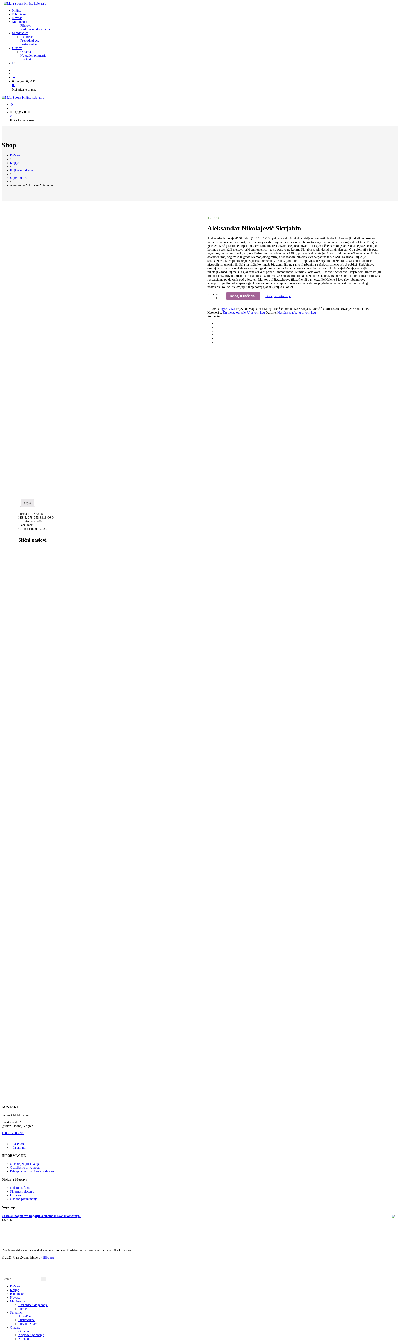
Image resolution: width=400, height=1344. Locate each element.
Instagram (18, 1147)
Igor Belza (228, 309)
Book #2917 (33, 662)
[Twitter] (217, 327)
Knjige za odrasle (234, 312)
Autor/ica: (213, 309)
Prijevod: (242, 309)
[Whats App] (217, 338)
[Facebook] (217, 323)
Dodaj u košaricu (243, 296)
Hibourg (48, 1257)
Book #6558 (33, 800)
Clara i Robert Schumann (35, 629)
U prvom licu (256, 312)
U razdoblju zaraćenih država (39, 746)
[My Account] (13, 74)
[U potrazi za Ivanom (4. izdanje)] (185, 852)
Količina (213, 294)
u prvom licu (307, 312)
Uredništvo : (292, 309)
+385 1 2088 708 (13, 1133)
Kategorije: (214, 312)
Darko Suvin (26, 759)
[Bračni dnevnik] (184, 581)
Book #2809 (33, 1049)
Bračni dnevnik (29, 616)
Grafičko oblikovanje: (337, 309)
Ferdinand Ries (28, 1016)
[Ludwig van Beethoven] (185, 968)
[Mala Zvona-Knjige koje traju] (25, 3)
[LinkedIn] (217, 342)
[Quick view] (199, 585)
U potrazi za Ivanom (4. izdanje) (41, 888)
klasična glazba (288, 312)
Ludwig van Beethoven (34, 1004)
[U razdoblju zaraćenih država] (184, 711)
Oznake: (271, 312)
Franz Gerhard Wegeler (55, 1016)
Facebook (18, 1144)
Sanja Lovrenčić (29, 901)
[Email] (217, 334)
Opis (27, 503)
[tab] (27, 503)
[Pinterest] (217, 331)
